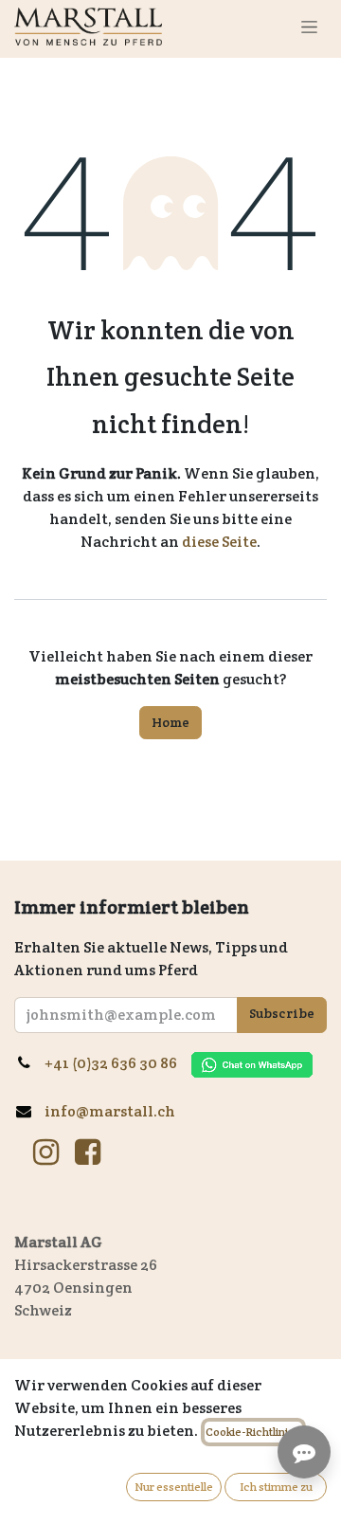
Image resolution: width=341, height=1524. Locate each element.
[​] (46, 1152)
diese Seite (219, 542)
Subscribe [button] (281, 1013)
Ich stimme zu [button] (276, 1486)
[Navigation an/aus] (309, 27)
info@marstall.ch (111, 1111)
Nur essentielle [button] (174, 1486)
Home (170, 722)
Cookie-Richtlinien (253, 1431)
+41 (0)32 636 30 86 (118, 1063)
